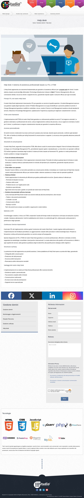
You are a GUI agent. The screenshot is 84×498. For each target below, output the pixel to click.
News (60, 2)
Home (32, 2)
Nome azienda (52, 330)
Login (79, 2)
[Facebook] (11, 296)
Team (51, 2)
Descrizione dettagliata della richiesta (57, 342)
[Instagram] (73, 296)
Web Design (6, 13)
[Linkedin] (52, 296)
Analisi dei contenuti (22, 13)
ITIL (21, 92)
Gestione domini (55, 13)
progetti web (63, 89)
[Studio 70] (11, 8)
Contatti (69, 2)
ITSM (52, 92)
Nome (49, 313)
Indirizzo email (52, 321)
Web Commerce (39, 13)
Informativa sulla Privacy (45, 494)
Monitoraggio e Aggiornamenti (12, 314)
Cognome (50, 317)
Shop (41, 2)
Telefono (50, 325)
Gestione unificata (8, 323)
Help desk (6, 328)
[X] (31, 296)
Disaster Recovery (8, 319)
